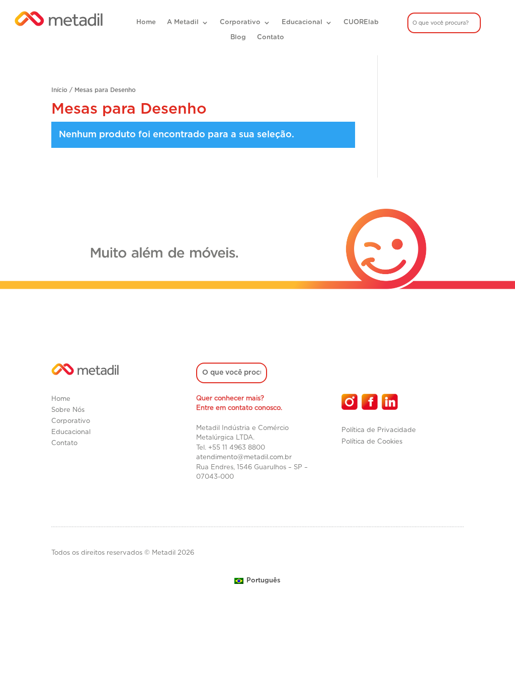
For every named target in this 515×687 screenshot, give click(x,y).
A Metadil (183, 22)
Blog (238, 37)
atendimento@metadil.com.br (244, 457)
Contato (270, 37)
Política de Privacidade (378, 430)
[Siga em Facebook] (370, 402)
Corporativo (240, 22)
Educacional (302, 22)
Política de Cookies (371, 442)
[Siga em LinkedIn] (390, 402)
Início (59, 90)
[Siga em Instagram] (349, 402)
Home (146, 22)
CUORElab (361, 22)
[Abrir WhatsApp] (490, 661)
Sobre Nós (67, 410)
